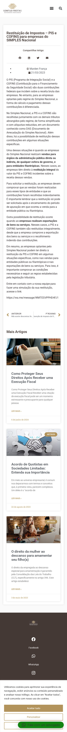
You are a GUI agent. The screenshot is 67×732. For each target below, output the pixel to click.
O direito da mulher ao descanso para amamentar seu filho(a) (31, 556)
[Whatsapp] (33, 656)
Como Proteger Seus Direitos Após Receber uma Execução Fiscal (32, 378)
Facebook (34, 647)
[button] (52, 8)
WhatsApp (33, 664)
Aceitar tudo (33, 708)
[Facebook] (33, 639)
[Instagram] (33, 673)
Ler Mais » (16, 411)
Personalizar (33, 717)
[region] (33, 706)
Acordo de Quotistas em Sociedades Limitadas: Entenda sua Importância (30, 468)
